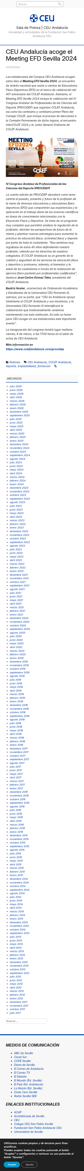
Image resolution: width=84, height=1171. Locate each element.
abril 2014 (15, 907)
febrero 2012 (17, 994)
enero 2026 (17, 408)
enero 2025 (17, 440)
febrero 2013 (17, 954)
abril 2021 (15, 603)
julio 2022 (16, 549)
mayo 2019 (16, 686)
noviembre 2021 (19, 578)
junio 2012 (16, 980)
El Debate (20, 1076)
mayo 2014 (16, 904)
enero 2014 (16, 918)
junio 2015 (16, 857)
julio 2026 (16, 386)
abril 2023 (16, 516)
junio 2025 (16, 422)
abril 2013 (15, 947)
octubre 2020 (18, 625)
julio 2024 (16, 462)
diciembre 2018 (19, 705)
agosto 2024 (17, 458)
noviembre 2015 (19, 839)
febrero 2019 (17, 697)
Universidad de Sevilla (28, 1131)
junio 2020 (16, 639)
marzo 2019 (17, 694)
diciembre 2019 (19, 661)
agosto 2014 (17, 893)
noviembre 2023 (19, 491)
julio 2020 (16, 636)
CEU (17, 1120)
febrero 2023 (18, 524)
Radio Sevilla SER (25, 1096)
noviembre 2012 (19, 965)
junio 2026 (16, 390)
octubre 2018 (17, 712)
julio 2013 (15, 936)
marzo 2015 (17, 867)
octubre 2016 (17, 799)
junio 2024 (16, 466)
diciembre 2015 (19, 835)
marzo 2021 (17, 607)
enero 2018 (16, 744)
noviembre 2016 (19, 795)
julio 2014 (15, 896)
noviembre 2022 (19, 534)
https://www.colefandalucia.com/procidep (35, 349)
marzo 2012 (17, 991)
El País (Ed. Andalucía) (28, 1084)
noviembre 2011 (19, 1005)
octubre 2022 (18, 538)
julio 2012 (15, 976)
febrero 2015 (17, 871)
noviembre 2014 (19, 882)
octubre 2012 (17, 969)
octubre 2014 (17, 886)
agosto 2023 (17, 502)
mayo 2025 (16, 426)
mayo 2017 (16, 773)
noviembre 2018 (19, 708)
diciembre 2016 (19, 791)
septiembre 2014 (19, 889)
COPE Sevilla (22, 1061)
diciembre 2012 (19, 962)
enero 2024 (17, 484)
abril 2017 (15, 777)
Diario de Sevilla (24, 1064)
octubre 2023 (18, 494)
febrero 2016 (17, 828)
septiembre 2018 (19, 715)
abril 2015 (15, 864)
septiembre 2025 (20, 415)
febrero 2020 (18, 654)
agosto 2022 (17, 545)
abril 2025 (16, 429)
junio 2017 (16, 770)
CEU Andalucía (37, 362)
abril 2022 (16, 560)
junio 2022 (16, 552)
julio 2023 (16, 505)
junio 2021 (16, 596)
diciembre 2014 (19, 878)
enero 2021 (16, 614)
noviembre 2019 (19, 665)
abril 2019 (15, 690)
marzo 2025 (17, 433)
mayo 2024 (16, 469)
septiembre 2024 (20, 455)
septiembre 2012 (19, 973)
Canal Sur (20, 1057)
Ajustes (29, 1164)
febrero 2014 (17, 915)
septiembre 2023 (20, 498)
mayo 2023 (16, 513)
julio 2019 (15, 679)
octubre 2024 (18, 451)
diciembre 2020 (19, 618)
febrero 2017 (17, 784)
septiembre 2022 (20, 542)
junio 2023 (16, 509)
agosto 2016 (17, 806)
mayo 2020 (16, 643)
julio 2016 (15, 809)
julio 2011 (15, 1012)
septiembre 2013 (19, 933)
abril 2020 (16, 647)
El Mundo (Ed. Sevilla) (28, 1080)
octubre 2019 (17, 668)
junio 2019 (16, 683)
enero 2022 (17, 571)
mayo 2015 (16, 860)
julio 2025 (16, 419)
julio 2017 (15, 766)
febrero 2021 (17, 610)
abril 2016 (15, 820)
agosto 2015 (17, 849)
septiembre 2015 (19, 846)
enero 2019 (16, 701)
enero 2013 (16, 958)
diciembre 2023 (19, 487)
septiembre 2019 (19, 672)
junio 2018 (16, 726)
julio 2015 (15, 853)
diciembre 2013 (19, 922)
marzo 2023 (17, 520)
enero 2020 (17, 658)
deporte (11, 366)
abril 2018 (15, 733)
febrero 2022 (18, 567)
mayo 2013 (16, 944)
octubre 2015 (17, 842)
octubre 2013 (17, 929)
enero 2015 (16, 875)
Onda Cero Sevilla (25, 1092)
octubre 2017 (17, 755)
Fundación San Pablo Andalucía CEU (38, 1127)
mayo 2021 (16, 600)
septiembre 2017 (19, 759)
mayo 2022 (16, 556)
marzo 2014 (17, 911)
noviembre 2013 (19, 925)
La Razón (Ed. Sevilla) (28, 1088)
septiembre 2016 (19, 802)
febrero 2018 (17, 741)
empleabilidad (27, 366)
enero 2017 (16, 788)
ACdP (17, 1112)
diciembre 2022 (19, 531)
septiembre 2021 (19, 585)
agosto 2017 (17, 762)
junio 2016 (16, 813)
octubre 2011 (17, 1009)
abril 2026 (16, 397)
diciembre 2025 (19, 411)
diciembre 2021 (19, 574)
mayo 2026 (16, 393)
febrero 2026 (18, 404)
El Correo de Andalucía (29, 1068)
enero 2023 (17, 527)
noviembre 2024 (19, 447)
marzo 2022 (17, 563)
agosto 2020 (17, 632)
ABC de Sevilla (23, 1053)
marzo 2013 (17, 951)
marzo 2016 (17, 824)
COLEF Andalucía (59, 362)
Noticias (15, 362)
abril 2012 (15, 987)
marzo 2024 (17, 477)
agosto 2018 (17, 719)
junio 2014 (16, 900)
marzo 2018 (17, 737)
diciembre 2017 (19, 748)
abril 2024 (16, 473)
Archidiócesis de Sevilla (29, 1116)
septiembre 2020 (20, 628)
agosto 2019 (17, 675)
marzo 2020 (17, 650)
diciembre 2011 (18, 1001)
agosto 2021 (17, 589)
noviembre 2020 (19, 621)
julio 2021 (15, 592)
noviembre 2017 (19, 752)
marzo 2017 (17, 781)
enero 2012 (16, 998)
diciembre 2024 (19, 444)
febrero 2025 (18, 437)
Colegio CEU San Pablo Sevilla (33, 1124)
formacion (44, 366)
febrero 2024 (18, 480)
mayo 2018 (16, 730)
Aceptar (12, 1164)
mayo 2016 (16, 817)
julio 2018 (15, 723)
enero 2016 (16, 831)
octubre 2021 (17, 581)
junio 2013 (16, 940)
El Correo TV (22, 1072)
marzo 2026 (17, 400)
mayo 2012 (16, 983)
